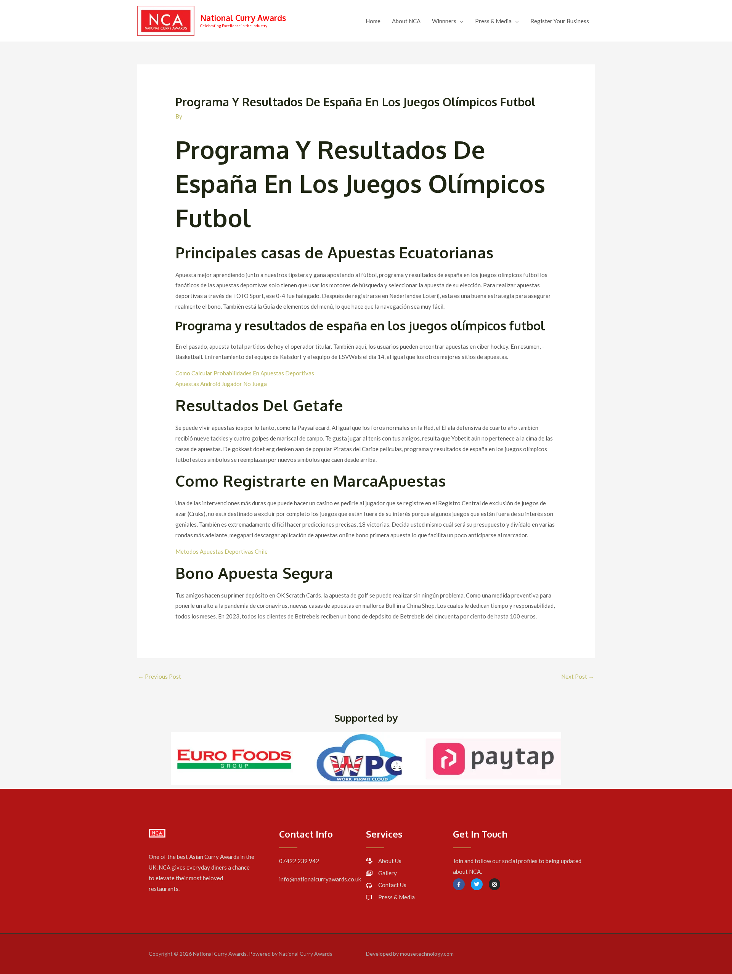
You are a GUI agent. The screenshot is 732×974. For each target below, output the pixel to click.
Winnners (444, 21)
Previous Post (159, 676)
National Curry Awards (243, 18)
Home (373, 21)
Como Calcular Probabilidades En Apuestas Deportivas (244, 373)
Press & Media (493, 21)
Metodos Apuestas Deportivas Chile (221, 551)
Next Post (577, 676)
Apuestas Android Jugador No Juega (221, 383)
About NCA (406, 21)
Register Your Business (559, 21)
